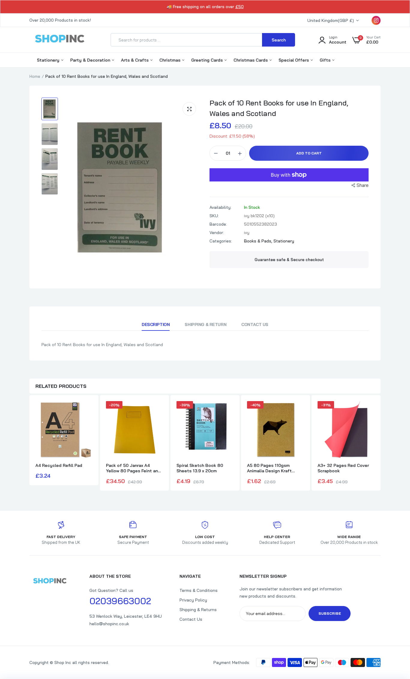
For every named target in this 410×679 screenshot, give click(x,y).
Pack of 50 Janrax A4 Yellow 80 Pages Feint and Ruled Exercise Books (133, 468)
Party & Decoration (90, 60)
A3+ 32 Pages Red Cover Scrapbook (343, 468)
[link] (393, 635)
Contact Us (254, 324)
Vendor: (217, 232)
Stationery (49, 60)
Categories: (221, 241)
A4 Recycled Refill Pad (58, 465)
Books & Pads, (258, 241)
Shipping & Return (205, 324)
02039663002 (120, 601)
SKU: (214, 215)
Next (380, 443)
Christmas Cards (251, 60)
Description (156, 324)
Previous (29, 443)
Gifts (326, 60)
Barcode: (218, 224)
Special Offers (294, 60)
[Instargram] (376, 20)
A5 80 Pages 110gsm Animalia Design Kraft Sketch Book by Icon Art (272, 468)
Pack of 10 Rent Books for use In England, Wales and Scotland (279, 108)
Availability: (220, 207)
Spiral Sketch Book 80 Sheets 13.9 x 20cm (199, 468)
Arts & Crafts (135, 60)
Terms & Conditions (198, 590)
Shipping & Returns (198, 609)
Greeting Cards (207, 60)
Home (34, 76)
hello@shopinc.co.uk (109, 623)
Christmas (170, 60)
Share (363, 185)
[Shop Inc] (59, 39)
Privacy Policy (193, 600)
